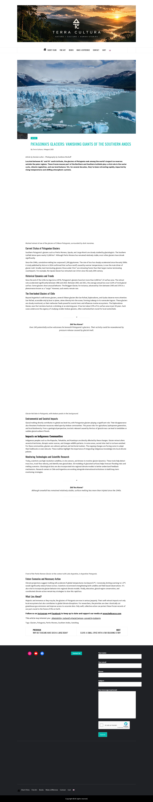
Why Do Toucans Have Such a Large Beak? (50, 631)
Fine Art (63, 50)
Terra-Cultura (38, 149)
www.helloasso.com (112, 613)
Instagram (42, 613)
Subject (101, 681)
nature (34, 138)
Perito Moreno (51, 622)
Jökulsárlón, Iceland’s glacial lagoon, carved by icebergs (76, 618)
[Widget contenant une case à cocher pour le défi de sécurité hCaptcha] (114, 725)
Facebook (56, 613)
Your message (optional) (107, 690)
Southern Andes (64, 622)
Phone (100, 671)
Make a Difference (83, 50)
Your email (102, 662)
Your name (102, 653)
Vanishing (75, 622)
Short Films (52, 50)
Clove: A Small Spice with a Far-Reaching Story (100, 631)
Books (71, 50)
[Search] (131, 50)
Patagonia (41, 622)
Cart (104, 50)
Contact (96, 50)
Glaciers (33, 622)
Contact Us (76, 653)
